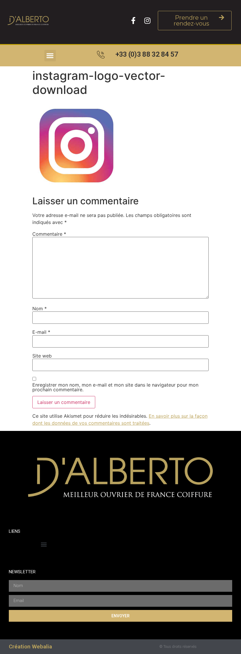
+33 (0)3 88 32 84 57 (147, 54)
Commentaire (49, 234)
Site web (42, 355)
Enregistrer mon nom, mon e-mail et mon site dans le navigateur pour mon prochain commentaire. (115, 387)
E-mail (41, 332)
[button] (50, 55)
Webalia (42, 646)
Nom (39, 308)
